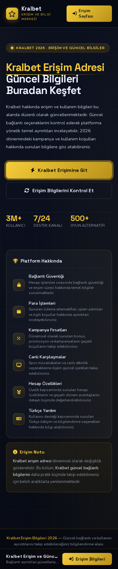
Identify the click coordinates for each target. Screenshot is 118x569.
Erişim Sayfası (86, 13)
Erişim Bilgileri (90, 559)
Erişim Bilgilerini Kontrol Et (63, 190)
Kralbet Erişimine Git (62, 170)
